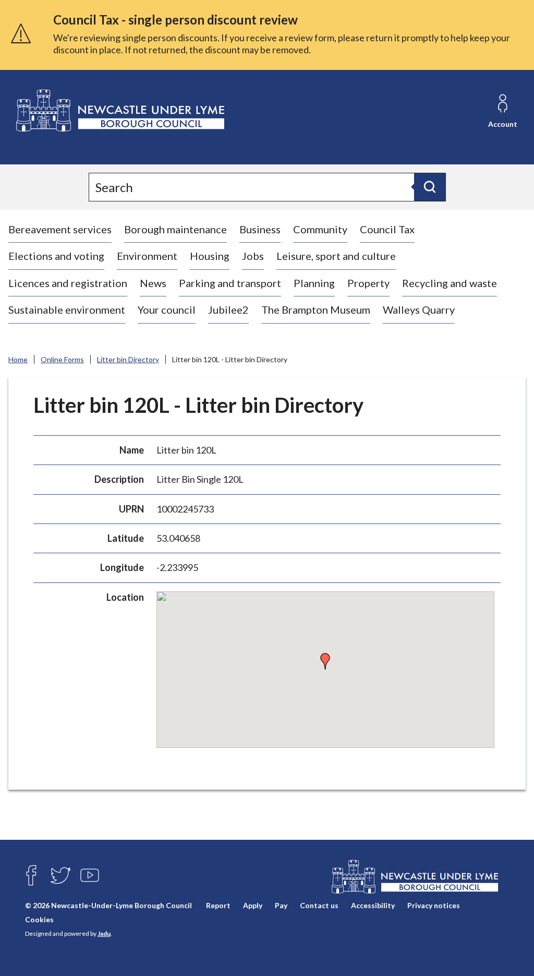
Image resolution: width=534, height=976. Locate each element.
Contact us (319, 905)
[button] (325, 661)
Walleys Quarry (419, 309)
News (153, 283)
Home (18, 359)
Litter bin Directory (128, 359)
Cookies (39, 919)
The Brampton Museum (315, 309)
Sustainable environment (66, 309)
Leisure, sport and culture (336, 255)
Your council (167, 309)
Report (218, 905)
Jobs (253, 255)
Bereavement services (60, 229)
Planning (314, 283)
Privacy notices (433, 905)
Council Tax (387, 229)
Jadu (104, 933)
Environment (147, 255)
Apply (252, 905)
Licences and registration (67, 283)
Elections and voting (56, 255)
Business (260, 229)
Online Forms (62, 359)
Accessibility (373, 905)
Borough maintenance (175, 229)
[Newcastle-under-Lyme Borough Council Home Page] (119, 111)
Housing (209, 255)
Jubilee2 (228, 309)
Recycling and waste (449, 283)
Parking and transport (230, 283)
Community (320, 229)
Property (368, 283)
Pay (281, 905)
